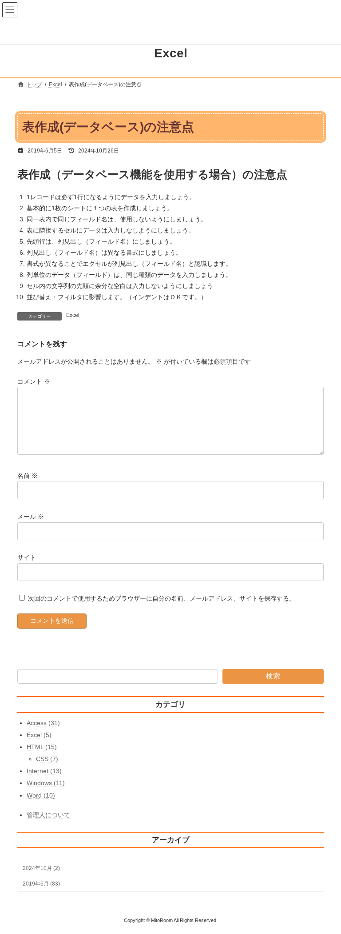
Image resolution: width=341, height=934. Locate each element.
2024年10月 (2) (41, 868)
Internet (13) (44, 770)
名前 (27, 475)
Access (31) (43, 722)
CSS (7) (47, 758)
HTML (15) (42, 746)
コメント (33, 381)
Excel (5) (39, 734)
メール (30, 516)
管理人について (48, 814)
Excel (72, 315)
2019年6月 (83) (41, 884)
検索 (273, 676)
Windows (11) (46, 782)
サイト (26, 557)
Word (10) (41, 795)
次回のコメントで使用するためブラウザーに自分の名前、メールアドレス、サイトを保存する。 (161, 598)
